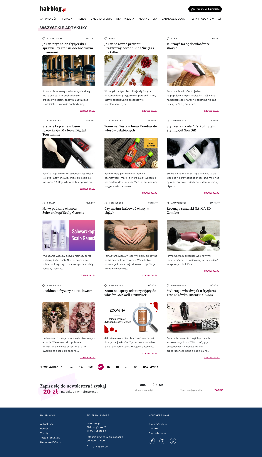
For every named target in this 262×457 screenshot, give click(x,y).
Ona (143, 385)
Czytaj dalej (87, 111)
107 (81, 366)
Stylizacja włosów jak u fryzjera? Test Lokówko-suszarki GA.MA (191, 292)
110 (108, 366)
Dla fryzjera (125, 18)
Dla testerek (156, 433)
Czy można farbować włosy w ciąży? (126, 210)
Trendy (81, 18)
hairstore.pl (93, 423)
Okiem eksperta (101, 18)
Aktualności (48, 18)
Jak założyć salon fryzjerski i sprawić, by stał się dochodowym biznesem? (67, 48)
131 (136, 366)
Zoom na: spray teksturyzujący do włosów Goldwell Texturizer (130, 292)
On (161, 385)
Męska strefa (148, 18)
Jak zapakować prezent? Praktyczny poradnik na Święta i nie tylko (129, 48)
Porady (67, 18)
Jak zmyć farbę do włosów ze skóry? (188, 46)
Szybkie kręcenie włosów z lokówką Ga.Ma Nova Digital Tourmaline (64, 130)
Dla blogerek (156, 424)
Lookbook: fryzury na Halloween (67, 290)
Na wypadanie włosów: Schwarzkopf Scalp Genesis (63, 210)
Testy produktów (202, 18)
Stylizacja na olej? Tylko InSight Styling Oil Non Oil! (191, 128)
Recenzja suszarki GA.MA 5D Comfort (189, 210)
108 (91, 366)
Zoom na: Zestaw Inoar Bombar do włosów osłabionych (130, 128)
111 (117, 366)
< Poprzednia (49, 366)
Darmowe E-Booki (173, 18)
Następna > (151, 366)
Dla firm (153, 428)
